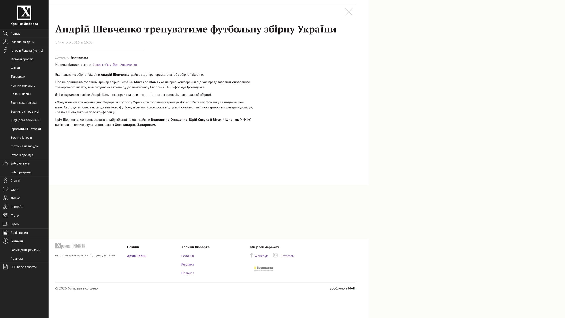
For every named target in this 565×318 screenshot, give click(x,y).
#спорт (97, 64)
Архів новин (136, 256)
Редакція (187, 256)
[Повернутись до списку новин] (348, 11)
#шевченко (128, 64)
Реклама (187, 264)
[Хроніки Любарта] (88, 246)
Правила (187, 273)
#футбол (112, 64)
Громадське (80, 57)
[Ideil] (342, 288)
